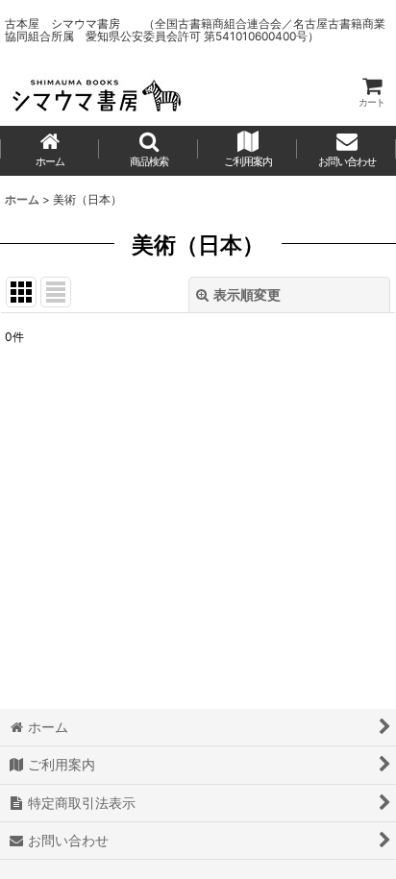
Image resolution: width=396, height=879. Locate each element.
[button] (148, 151)
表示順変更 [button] (247, 294)
